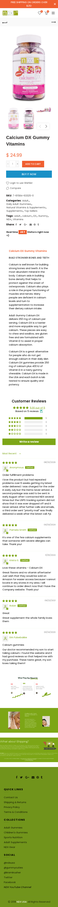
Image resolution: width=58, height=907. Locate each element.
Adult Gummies (13, 827)
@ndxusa (9, 862)
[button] (15, 418)
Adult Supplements (15, 842)
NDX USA (22, 901)
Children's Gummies (16, 832)
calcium (27, 216)
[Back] (5, 22)
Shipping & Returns (15, 802)
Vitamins (18, 219)
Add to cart (33, 164)
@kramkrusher (12, 872)
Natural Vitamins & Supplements (25, 207)
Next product (53, 22)
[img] (9, 462)
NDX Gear (9, 847)
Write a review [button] (29, 442)
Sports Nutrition (13, 837)
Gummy (43, 216)
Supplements (14, 211)
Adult (25, 200)
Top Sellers (30, 211)
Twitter (8, 877)
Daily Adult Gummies (18, 204)
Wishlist (41, 12)
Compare (15, 188)
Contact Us (11, 797)
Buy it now (29, 174)
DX (34, 216)
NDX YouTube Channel (17, 887)
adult (17, 216)
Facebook (10, 882)
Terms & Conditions (16, 812)
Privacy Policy (12, 807)
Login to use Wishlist (21, 183)
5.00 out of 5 (37, 407)
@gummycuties (13, 867)
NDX (8, 219)
